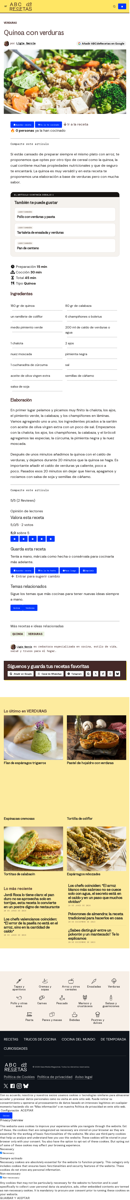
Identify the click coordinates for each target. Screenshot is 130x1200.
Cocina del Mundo (107, 1045)
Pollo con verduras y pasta (35, 215)
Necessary (8, 1163)
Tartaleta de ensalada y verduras (39, 231)
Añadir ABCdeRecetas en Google (100, 43)
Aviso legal (83, 1083)
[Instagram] (110, 673)
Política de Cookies (19, 1083)
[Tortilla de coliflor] (95, 799)
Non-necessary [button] (10, 1183)
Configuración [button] (10, 1120)
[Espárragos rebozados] (95, 855)
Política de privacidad (54, 1083)
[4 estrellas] (40, 537)
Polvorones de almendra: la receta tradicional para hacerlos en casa (94, 922)
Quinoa (16, 633)
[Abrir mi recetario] (120, 6)
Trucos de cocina (54, 1045)
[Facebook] (103, 673)
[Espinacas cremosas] (32, 799)
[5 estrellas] (50, 537)
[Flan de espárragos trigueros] (32, 743)
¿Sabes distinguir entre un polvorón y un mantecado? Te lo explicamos (92, 940)
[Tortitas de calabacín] (32, 855)
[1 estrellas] (13, 537)
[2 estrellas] (22, 537)
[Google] (88, 673)
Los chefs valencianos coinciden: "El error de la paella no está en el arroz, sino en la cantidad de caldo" (30, 931)
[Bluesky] (10, 680)
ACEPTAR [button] (27, 1120)
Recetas (11, 1045)
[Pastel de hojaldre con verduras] (95, 743)
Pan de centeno (27, 246)
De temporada (16, 1054)
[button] (6, 6)
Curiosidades (112, 1054)
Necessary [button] (7, 1158)
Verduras (10, 22)
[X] (96, 673)
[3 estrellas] (31, 537)
